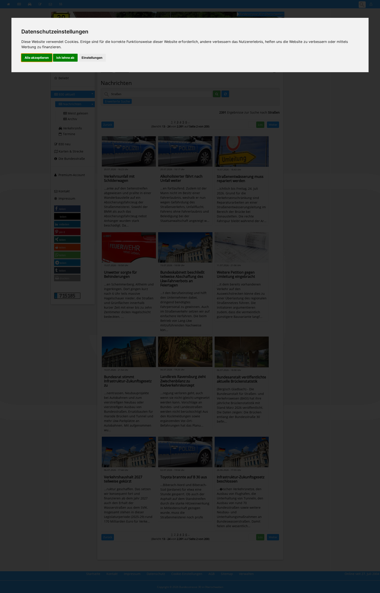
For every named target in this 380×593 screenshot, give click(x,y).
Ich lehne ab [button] (65, 57)
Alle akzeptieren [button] (37, 57)
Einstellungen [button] (92, 57)
